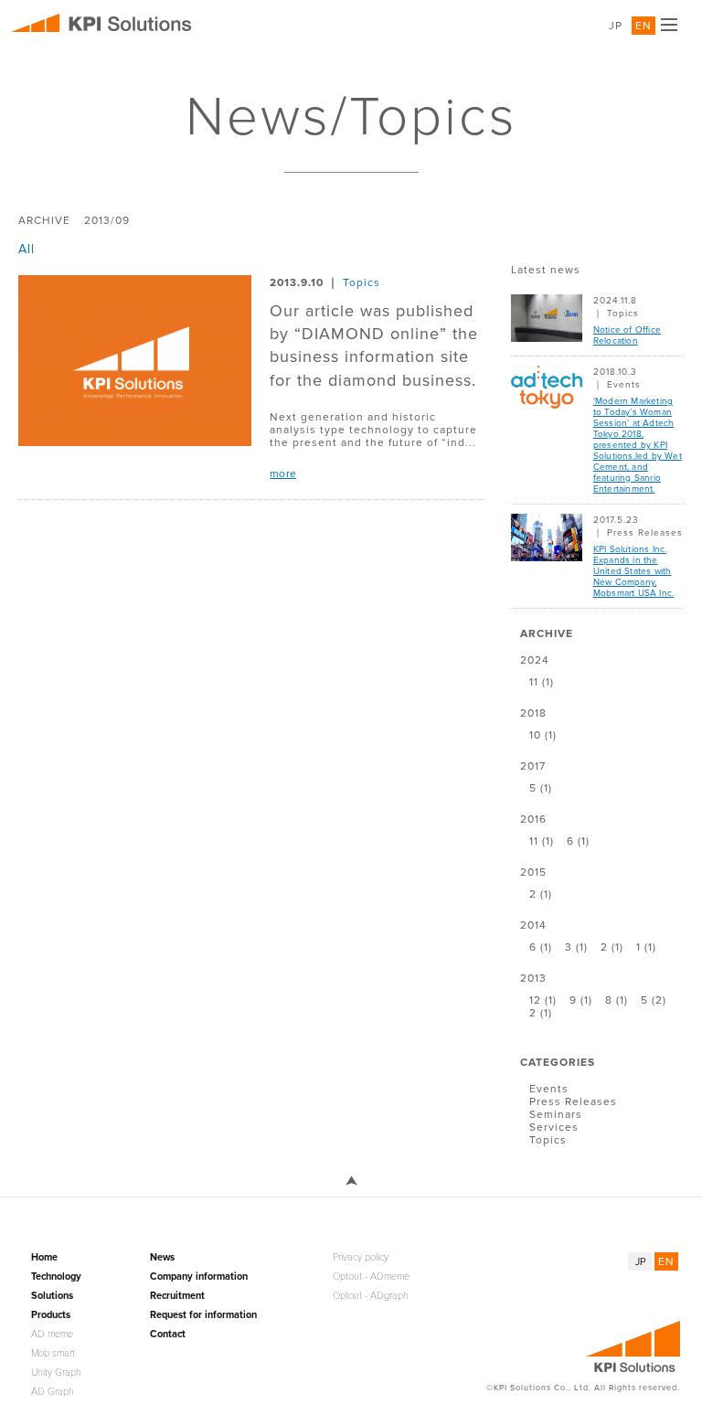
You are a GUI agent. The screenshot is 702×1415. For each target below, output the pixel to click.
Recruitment (177, 1296)
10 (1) (543, 735)
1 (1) (646, 947)
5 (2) (653, 1000)
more (283, 473)
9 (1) (580, 1000)
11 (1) (541, 682)
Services (554, 1127)
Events (624, 384)
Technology (56, 1276)
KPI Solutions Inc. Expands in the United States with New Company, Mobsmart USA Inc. (633, 571)
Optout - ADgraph (371, 1296)
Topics (361, 282)
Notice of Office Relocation (627, 335)
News (162, 1257)
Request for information (203, 1315)
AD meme (52, 1334)
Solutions (52, 1296)
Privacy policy (360, 1257)
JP (615, 25)
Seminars (555, 1114)
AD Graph (52, 1392)
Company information (199, 1276)
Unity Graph (56, 1372)
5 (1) (540, 788)
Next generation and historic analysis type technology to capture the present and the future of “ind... (373, 429)
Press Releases (645, 532)
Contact (168, 1334)
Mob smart (53, 1353)
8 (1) (616, 1000)
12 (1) (543, 1000)
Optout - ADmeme (371, 1276)
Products (50, 1315)
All (26, 249)
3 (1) (576, 947)
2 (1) (540, 894)
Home (44, 1257)
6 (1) (578, 841)
